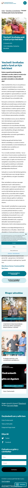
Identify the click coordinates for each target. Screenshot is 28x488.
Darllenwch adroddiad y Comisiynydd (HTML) (14, 280)
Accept (14, 243)
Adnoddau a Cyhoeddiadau (13, 10)
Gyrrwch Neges (12, 405)
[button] (26, 234)
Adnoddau (10, 46)
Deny (14, 246)
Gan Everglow (6, 481)
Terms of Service (15, 486)
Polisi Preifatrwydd (16, 253)
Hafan (3, 10)
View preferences (14, 250)
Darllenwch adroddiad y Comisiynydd (14, 273)
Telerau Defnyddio (7, 424)
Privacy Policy (5, 486)
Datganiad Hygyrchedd (8, 427)
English (25, 3)
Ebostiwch (22, 403)
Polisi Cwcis (10, 253)
